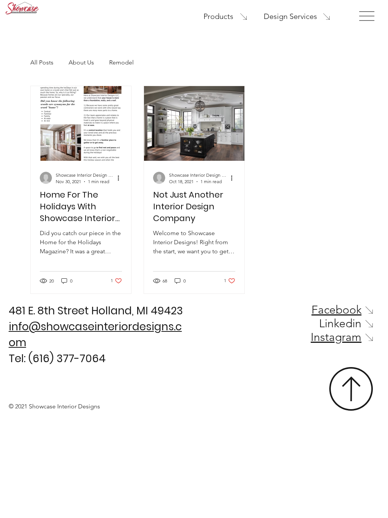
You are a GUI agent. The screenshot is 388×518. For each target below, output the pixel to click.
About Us (81, 62)
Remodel (121, 62)
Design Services (290, 16)
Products (218, 16)
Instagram (336, 337)
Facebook (336, 310)
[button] (366, 16)
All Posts (41, 62)
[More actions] (120, 177)
